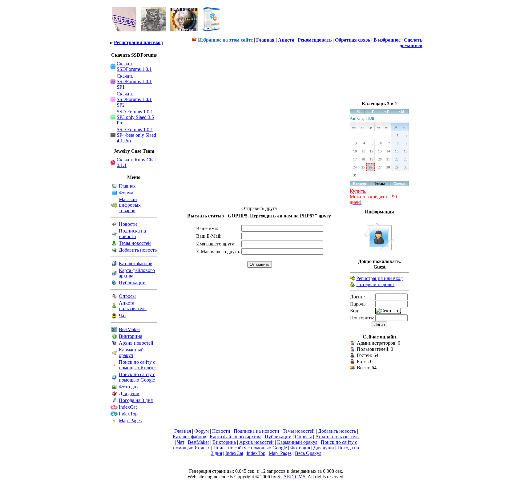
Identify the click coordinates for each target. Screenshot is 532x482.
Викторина (130, 336)
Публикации (132, 282)
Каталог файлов (135, 263)
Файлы (379, 183)
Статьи (399, 183)
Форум (126, 192)
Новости (128, 224)
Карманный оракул (131, 352)
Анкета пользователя (133, 305)
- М (357, 111)
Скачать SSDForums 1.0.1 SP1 (134, 81)
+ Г (386, 111)
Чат (122, 315)
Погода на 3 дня (136, 400)
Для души (129, 393)
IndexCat (128, 407)
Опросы (127, 296)
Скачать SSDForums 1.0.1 (134, 66)
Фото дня (129, 386)
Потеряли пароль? (375, 284)
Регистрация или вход (138, 42)
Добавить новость (138, 250)
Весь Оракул (308, 453)
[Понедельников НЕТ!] (166, 32)
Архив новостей (136, 343)
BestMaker (129, 329)
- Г (372, 111)
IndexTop (128, 413)
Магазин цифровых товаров (130, 205)
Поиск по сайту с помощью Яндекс (137, 364)
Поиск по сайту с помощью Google (137, 377)
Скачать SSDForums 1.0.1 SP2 (134, 99)
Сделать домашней (411, 42)
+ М (401, 111)
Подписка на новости (132, 233)
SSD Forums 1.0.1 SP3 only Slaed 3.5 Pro (135, 117)
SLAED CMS (291, 476)
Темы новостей (135, 243)
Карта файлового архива (235, 436)
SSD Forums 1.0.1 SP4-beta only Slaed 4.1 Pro (136, 135)
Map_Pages (130, 420)
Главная (127, 185)
